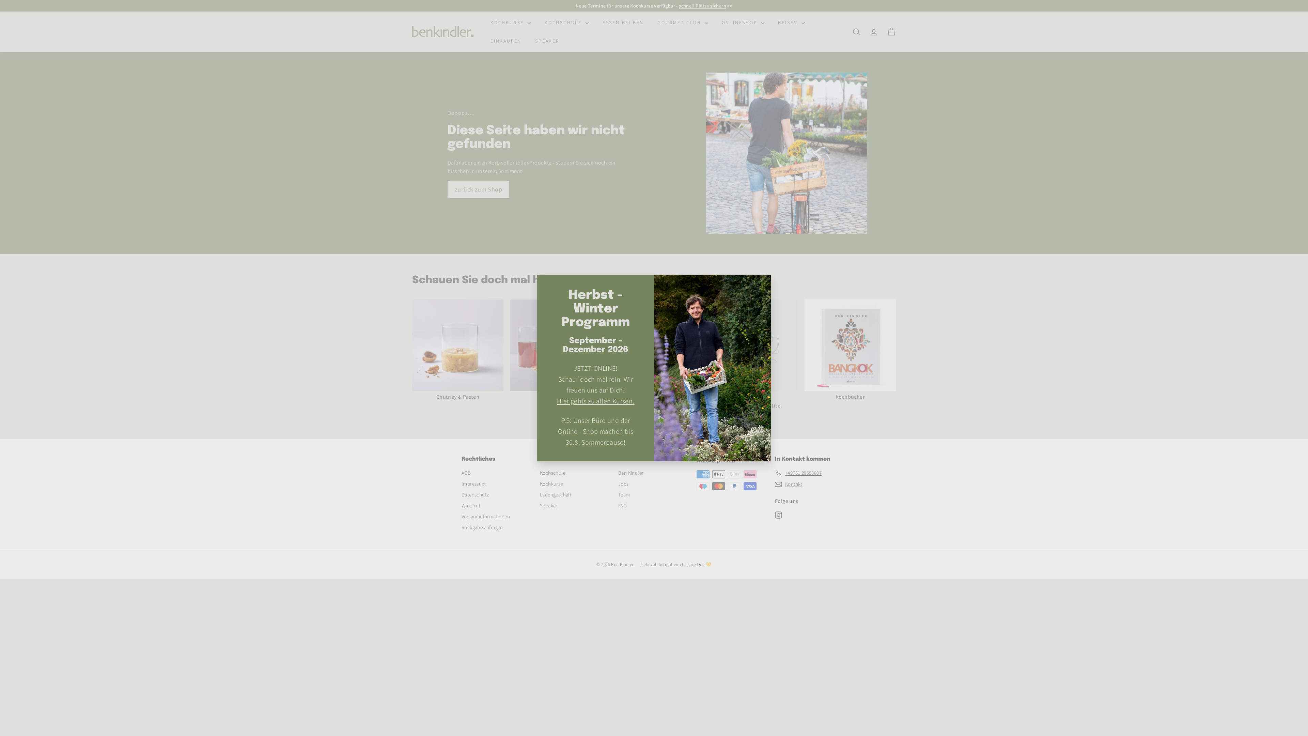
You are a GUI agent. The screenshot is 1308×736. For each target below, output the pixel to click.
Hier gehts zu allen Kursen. (595, 400)
